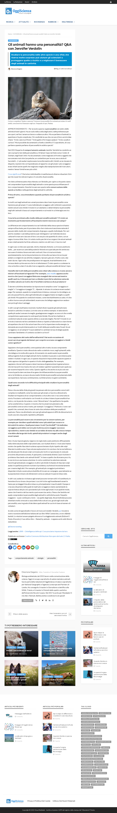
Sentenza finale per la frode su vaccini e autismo (101, 650)
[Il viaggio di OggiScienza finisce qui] (87, 579)
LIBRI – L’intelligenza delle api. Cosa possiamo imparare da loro (43, 531)
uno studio (51, 273)
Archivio (34, 2)
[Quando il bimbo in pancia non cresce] (87, 663)
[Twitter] (15, 547)
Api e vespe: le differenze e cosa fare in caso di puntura (100, 636)
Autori (27, 2)
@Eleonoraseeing (15, 526)
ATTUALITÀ (24, 22)
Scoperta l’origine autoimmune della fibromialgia (100, 674)
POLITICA (87, 756)
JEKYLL (96, 744)
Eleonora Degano (16, 69)
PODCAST (103, 753)
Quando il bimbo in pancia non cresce (100, 662)
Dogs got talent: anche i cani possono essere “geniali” (17, 679)
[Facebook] (10, 547)
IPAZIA (86, 744)
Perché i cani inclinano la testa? (19, 651)
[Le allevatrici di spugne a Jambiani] (87, 592)
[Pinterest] (28, 547)
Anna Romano (13, 654)
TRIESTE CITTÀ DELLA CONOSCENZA (95, 779)
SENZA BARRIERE (89, 767)
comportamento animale (24, 558)
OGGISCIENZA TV (89, 753)
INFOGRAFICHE (103, 742)
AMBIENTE (105, 713)
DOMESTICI (11, 647)
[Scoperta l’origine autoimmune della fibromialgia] (87, 674)
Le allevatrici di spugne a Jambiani (100, 591)
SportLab (86, 773)
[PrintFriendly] (37, 547)
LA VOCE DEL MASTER (90, 747)
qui (60, 511)
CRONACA (87, 724)
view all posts (27, 600)
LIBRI (46, 645)
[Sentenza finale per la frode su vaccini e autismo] (87, 650)
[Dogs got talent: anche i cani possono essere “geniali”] (21, 673)
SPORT (97, 770)
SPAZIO (102, 767)
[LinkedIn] (24, 547)
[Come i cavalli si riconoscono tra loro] (58, 673)
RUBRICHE (52, 22)
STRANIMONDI (99, 773)
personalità (51, 558)
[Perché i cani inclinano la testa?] (21, 644)
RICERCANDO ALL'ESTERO (92, 759)
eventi (95, 730)
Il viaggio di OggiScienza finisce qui (101, 580)
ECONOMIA (101, 727)
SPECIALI (86, 770)
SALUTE (99, 761)
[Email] (33, 547)
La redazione (17, 2)
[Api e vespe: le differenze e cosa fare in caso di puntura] (87, 634)
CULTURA (101, 724)
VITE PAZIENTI (97, 784)
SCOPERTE (87, 764)
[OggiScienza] (19, 11)
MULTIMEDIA (67, 22)
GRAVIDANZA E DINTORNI (91, 736)
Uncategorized (88, 781)
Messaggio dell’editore (93, 570)
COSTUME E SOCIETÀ (90, 722)
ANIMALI (86, 716)
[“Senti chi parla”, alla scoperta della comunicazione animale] (58, 644)
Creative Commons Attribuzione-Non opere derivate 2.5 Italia (47, 536)
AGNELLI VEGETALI (89, 713)
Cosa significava (14, 174)
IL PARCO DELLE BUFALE (91, 739)
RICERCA (9, 22)
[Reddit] (19, 547)
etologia (40, 558)
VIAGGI (101, 781)
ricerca (98, 756)
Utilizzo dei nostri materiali (64, 801)
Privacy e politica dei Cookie (38, 801)
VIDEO (85, 784)
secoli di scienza (101, 764)
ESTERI (85, 730)
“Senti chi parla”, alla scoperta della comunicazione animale (57, 649)
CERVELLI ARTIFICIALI (90, 719)
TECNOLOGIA (88, 776)
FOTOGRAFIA (87, 733)
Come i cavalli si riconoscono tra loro (58, 680)
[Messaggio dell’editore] (96, 563)
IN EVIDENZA (39, 22)
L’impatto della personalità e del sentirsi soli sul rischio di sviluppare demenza (101, 604)
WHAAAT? (87, 787)
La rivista (8, 2)
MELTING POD (87, 750)
